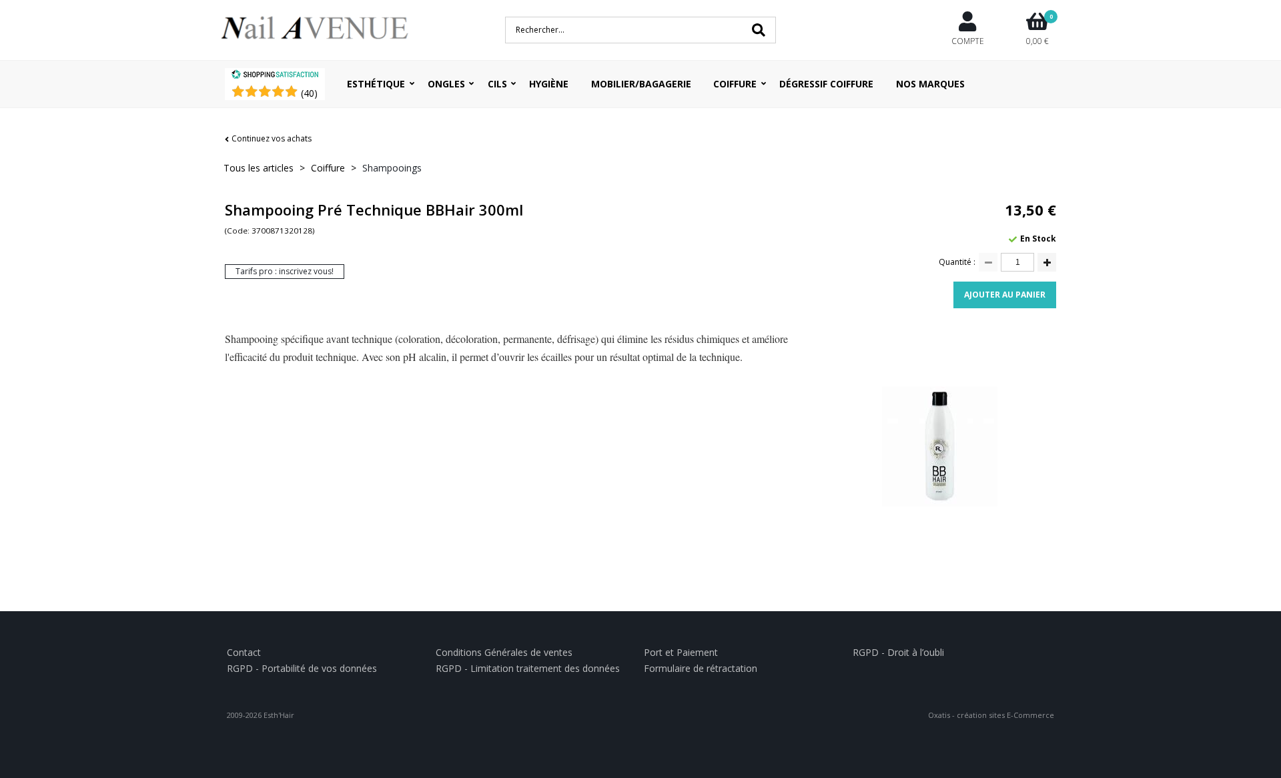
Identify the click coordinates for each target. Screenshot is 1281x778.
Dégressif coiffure (826, 83)
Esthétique (376, 83)
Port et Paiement (681, 652)
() (309, 93)
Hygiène (548, 83)
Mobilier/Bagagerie (641, 83)
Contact (244, 652)
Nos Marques (930, 83)
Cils (497, 83)
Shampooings (392, 167)
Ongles (446, 83)
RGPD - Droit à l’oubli (898, 652)
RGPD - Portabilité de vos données (302, 668)
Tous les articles (259, 167)
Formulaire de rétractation (700, 668)
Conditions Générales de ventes (504, 652)
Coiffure (735, 83)
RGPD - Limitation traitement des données (528, 668)
